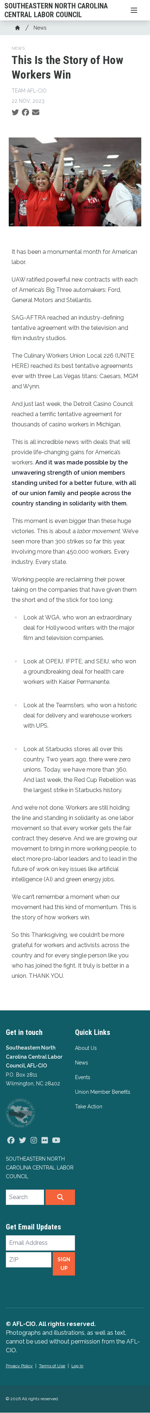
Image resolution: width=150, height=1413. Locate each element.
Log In (77, 1365)
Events (82, 1077)
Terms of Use (52, 1365)
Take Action (88, 1106)
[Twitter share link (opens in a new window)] (15, 112)
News (40, 28)
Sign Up (64, 1263)
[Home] (17, 28)
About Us (86, 1048)
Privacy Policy (19, 1365)
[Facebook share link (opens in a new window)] (25, 112)
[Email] (35, 112)
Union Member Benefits (102, 1092)
